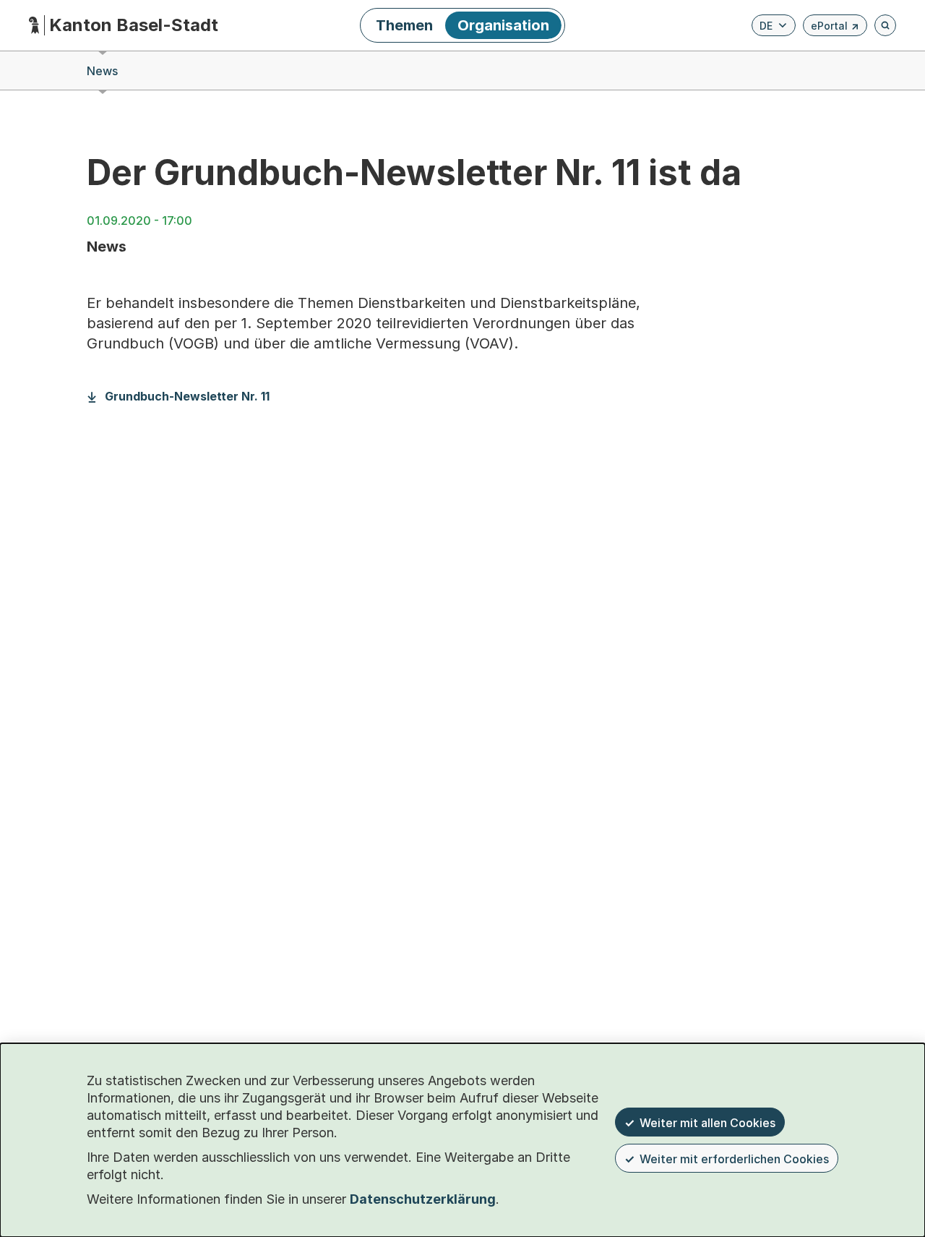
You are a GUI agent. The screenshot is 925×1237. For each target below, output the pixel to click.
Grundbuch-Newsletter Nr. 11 (187, 396)
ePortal (835, 28)
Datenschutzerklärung (423, 1199)
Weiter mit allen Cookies (707, 1123)
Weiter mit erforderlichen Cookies (734, 1159)
